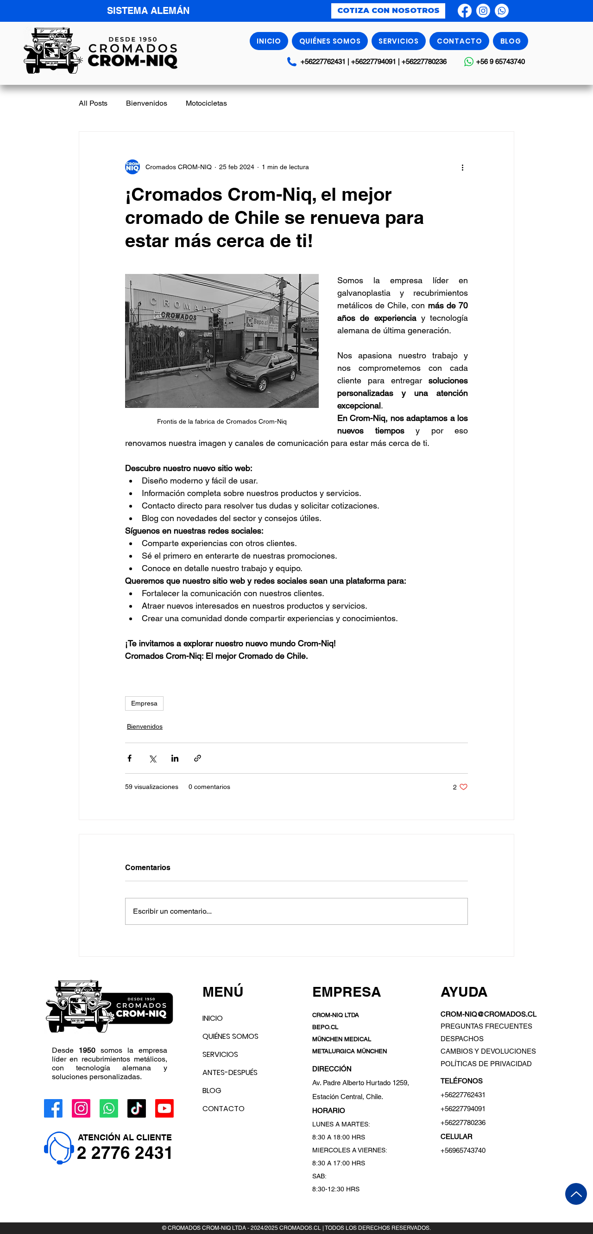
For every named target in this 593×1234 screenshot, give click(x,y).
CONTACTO (223, 1108)
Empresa (144, 703)
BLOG (211, 1090)
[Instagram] (483, 11)
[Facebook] (465, 11)
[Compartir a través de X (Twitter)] (152, 758)
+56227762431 (323, 61)
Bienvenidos (146, 103)
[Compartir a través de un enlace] (197, 758)
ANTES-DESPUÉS (230, 1072)
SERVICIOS (220, 1054)
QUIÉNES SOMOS (230, 1036)
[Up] (576, 1194)
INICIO (212, 1018)
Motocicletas (206, 103)
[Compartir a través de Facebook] (129, 758)
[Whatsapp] (502, 11)
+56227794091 (374, 61)
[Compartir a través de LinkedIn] (174, 758)
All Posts (93, 103)
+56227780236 (424, 61)
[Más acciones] (462, 166)
